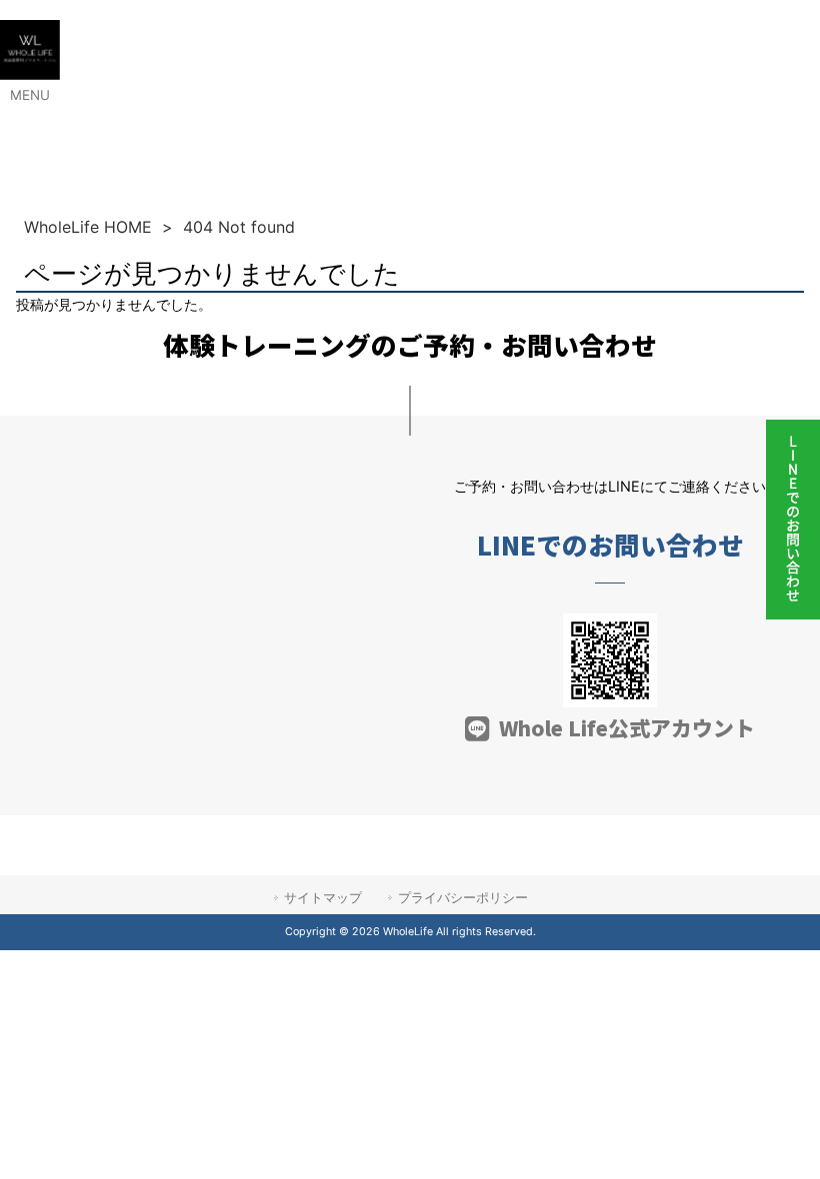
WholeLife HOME (88, 227)
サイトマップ (323, 897)
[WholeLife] (30, 74)
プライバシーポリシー (463, 897)
